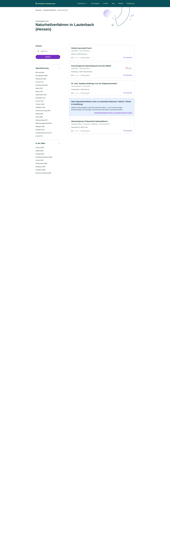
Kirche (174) (39, 82)
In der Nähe (40, 143)
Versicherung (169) (42, 85)
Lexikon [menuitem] (105, 3)
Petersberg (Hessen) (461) (44, 157)
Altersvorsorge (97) (42, 120)
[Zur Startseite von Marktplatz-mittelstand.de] (45, 3)
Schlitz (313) (39, 160)
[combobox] (48, 51)
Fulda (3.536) (40, 147)
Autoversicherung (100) (43, 110)
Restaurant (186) (41, 79)
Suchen (48, 57)
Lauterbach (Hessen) (49, 10)
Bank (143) (39, 91)
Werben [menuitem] (120, 3)
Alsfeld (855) (40, 151)
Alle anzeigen (40, 72)
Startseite (38, 10)
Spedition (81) (40, 129)
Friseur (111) (39, 101)
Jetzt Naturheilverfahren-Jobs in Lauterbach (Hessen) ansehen (113, 112)
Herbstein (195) (40, 170)
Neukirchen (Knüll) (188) (43, 173)
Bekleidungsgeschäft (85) (44, 123)
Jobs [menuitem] (113, 3)
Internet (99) (39, 114)
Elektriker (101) (40, 107)
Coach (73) (39, 136)
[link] (101, 52)
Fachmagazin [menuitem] (95, 3)
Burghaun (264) (40, 166)
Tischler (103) (40, 104)
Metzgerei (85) (40, 126)
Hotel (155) (39, 88)
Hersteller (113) (40, 98)
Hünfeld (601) (40, 154)
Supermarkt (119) (41, 94)
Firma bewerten (127, 57)
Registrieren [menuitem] (130, 3)
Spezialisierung (42, 68)
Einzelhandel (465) (42, 75)
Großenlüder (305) (41, 163)
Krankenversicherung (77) (44, 133)
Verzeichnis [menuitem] (81, 3)
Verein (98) (39, 117)
